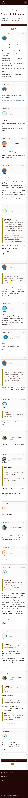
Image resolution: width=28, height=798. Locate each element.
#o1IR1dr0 (23, 108)
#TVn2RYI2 (23, 303)
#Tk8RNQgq (23, 522)
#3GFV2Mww (23, 547)
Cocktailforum (4, 9)
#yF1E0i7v (23, 454)
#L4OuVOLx (23, 673)
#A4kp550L (23, 261)
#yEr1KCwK (23, 332)
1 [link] (12, 28)
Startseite (3, 7)
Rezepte (3, 778)
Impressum (3, 792)
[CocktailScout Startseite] (3, 2)
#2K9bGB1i (23, 165)
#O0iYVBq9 (23, 433)
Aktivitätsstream (4, 786)
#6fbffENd (23, 357)
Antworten (15, 25)
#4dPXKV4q (23, 399)
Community (9, 7)
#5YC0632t (23, 731)
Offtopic (11, 9)
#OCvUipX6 (23, 205)
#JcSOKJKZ (23, 567)
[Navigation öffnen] (25, 2)
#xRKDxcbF (23, 138)
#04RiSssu (23, 630)
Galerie (2, 780)
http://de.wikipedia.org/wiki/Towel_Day (13, 100)
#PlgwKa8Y (23, 33)
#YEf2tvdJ (23, 84)
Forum (2, 788)
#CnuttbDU (23, 503)
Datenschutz (9, 792)
